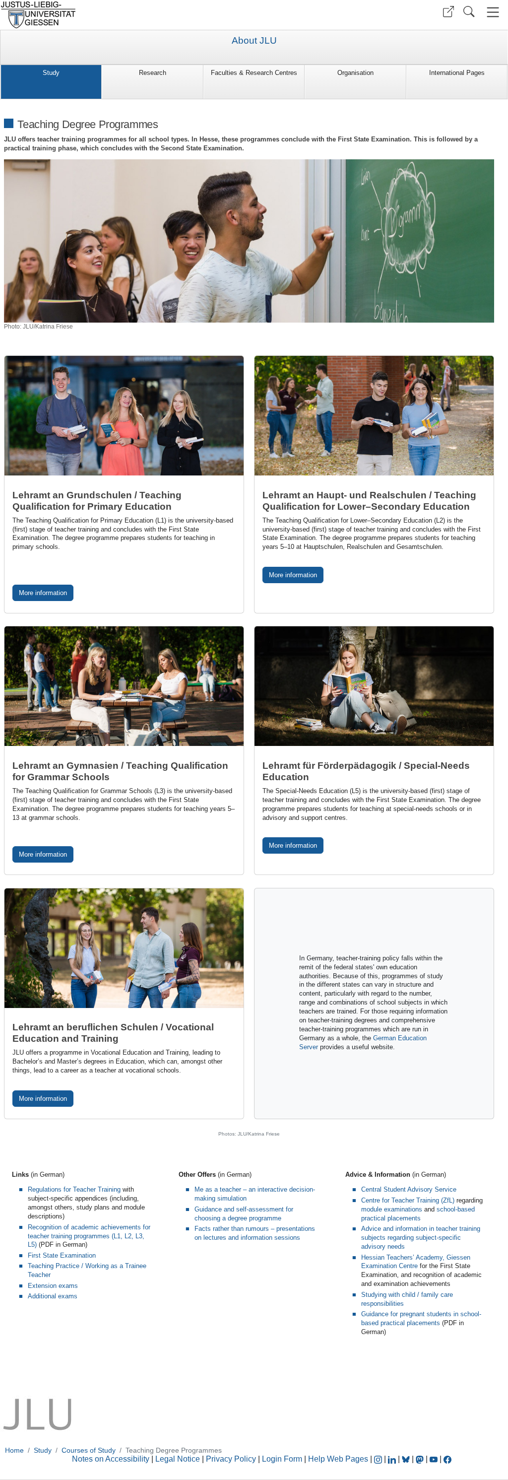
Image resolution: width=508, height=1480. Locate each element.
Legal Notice (177, 1459)
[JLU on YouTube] (435, 1459)
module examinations (391, 1209)
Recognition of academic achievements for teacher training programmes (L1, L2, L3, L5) (89, 1236)
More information (43, 593)
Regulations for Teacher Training (74, 1189)
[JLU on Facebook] (447, 1459)
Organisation (355, 72)
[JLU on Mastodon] (421, 1459)
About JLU (254, 40)
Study (51, 72)
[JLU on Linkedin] (393, 1459)
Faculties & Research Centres (254, 72)
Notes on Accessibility (111, 1459)
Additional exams (52, 1296)
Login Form (282, 1459)
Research (152, 72)
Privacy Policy (231, 1459)
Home (14, 1450)
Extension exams (53, 1285)
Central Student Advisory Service (408, 1189)
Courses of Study (89, 1450)
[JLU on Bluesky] (407, 1459)
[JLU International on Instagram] (379, 1459)
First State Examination (62, 1255)
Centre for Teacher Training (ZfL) (407, 1200)
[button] (448, 11)
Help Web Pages (338, 1459)
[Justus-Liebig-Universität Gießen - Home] (126, 15)
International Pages (457, 72)
